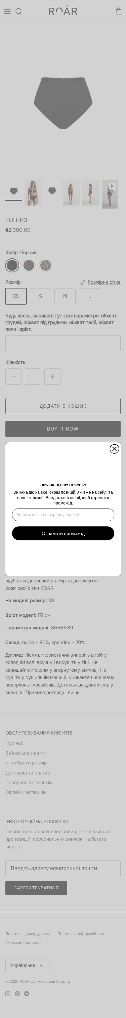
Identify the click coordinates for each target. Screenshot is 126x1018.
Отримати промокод (63, 533)
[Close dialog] (114, 448)
